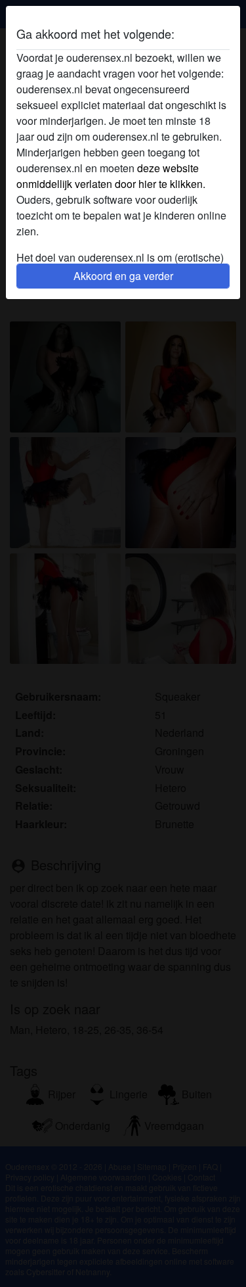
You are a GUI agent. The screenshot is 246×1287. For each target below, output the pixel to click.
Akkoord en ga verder (123, 275)
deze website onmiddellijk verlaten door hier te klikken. (110, 175)
